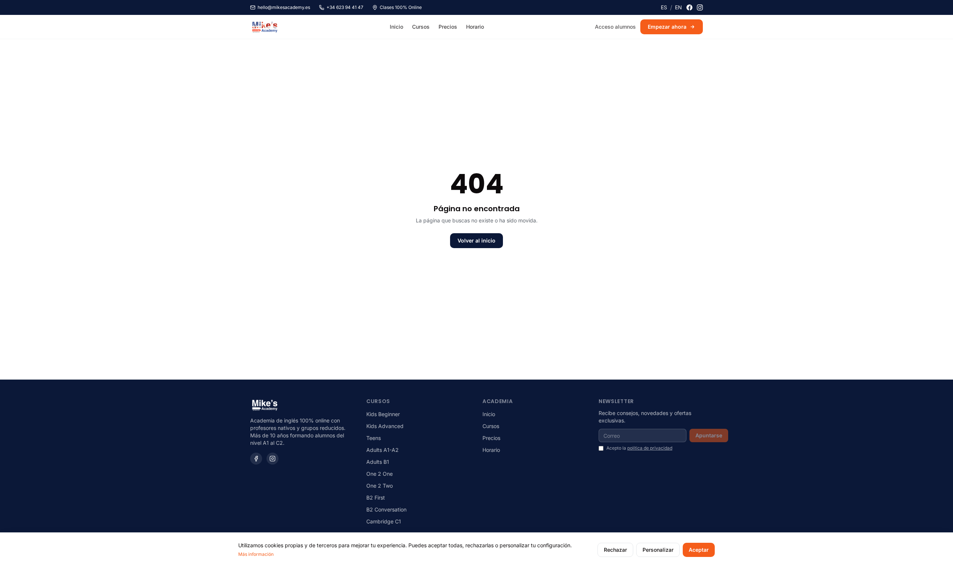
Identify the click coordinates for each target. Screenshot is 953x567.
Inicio (396, 26)
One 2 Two (379, 485)
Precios (448, 26)
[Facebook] (689, 7)
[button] (664, 7)
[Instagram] (700, 7)
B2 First (375, 497)
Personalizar (658, 550)
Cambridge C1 (383, 521)
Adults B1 (377, 462)
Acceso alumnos (615, 26)
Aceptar (699, 550)
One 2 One (379, 474)
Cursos (421, 26)
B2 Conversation (386, 509)
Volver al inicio (476, 240)
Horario (475, 26)
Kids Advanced (385, 426)
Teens (373, 438)
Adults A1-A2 (382, 450)
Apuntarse (708, 435)
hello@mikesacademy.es (284, 7)
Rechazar (615, 550)
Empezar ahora (667, 26)
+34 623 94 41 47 (344, 7)
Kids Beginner (383, 414)
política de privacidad (649, 448)
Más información (256, 554)
